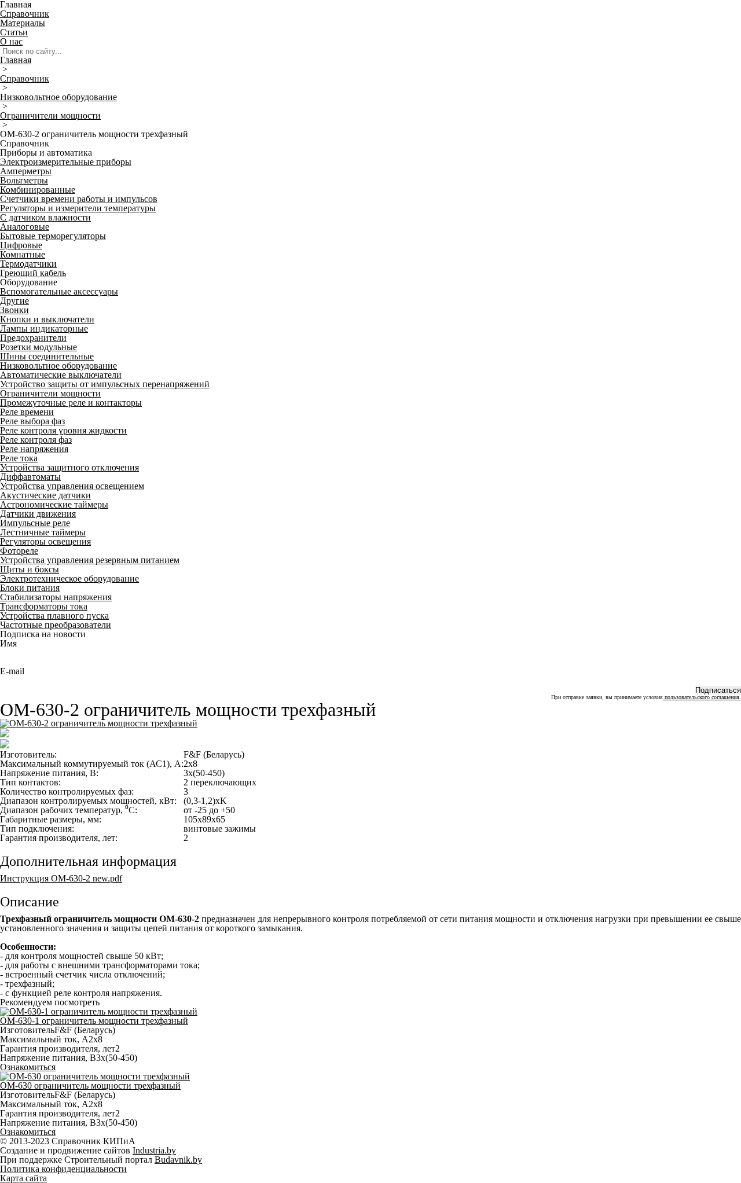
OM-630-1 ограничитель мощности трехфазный (94, 1021)
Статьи (14, 32)
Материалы (22, 23)
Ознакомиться (28, 1067)
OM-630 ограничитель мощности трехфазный (90, 1085)
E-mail (12, 671)
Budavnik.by (178, 1159)
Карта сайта (23, 1178)
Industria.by (154, 1150)
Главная (15, 60)
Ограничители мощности (50, 115)
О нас (11, 41)
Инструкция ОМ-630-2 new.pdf (61, 878)
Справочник (24, 14)
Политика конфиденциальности (63, 1169)
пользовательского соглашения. (702, 697)
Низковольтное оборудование (58, 97)
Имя (8, 643)
